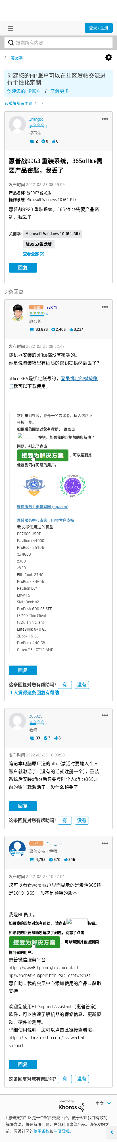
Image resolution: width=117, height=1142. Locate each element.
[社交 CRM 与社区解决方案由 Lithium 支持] (71, 1105)
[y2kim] (17, 312)
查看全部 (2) (33, 253)
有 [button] (64, 685)
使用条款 (41, 1131)
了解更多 (60, 91)
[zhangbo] (17, 124)
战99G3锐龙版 (39, 244)
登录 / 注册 (98, 27)
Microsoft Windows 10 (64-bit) (53, 233)
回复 (23, 268)
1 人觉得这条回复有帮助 (34, 693)
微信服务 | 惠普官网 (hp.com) (42, 507)
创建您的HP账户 (24, 91)
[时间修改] (41, 103)
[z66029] (17, 721)
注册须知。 (63, 1131)
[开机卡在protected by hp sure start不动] (35, 103)
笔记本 (17, 57)
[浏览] (9, 28)
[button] (105, 118)
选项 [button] (109, 58)
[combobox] (58, 42)
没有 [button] (81, 685)
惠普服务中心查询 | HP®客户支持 (45, 520)
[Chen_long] (17, 848)
